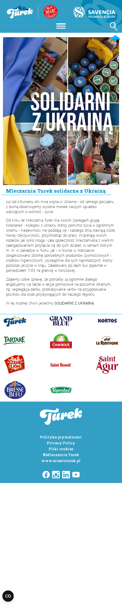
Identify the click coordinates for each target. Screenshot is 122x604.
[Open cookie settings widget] (8, 596)
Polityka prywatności (61, 437)
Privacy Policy (61, 443)
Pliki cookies (61, 448)
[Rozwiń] (61, 25)
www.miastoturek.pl (61, 460)
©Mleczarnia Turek (61, 454)
